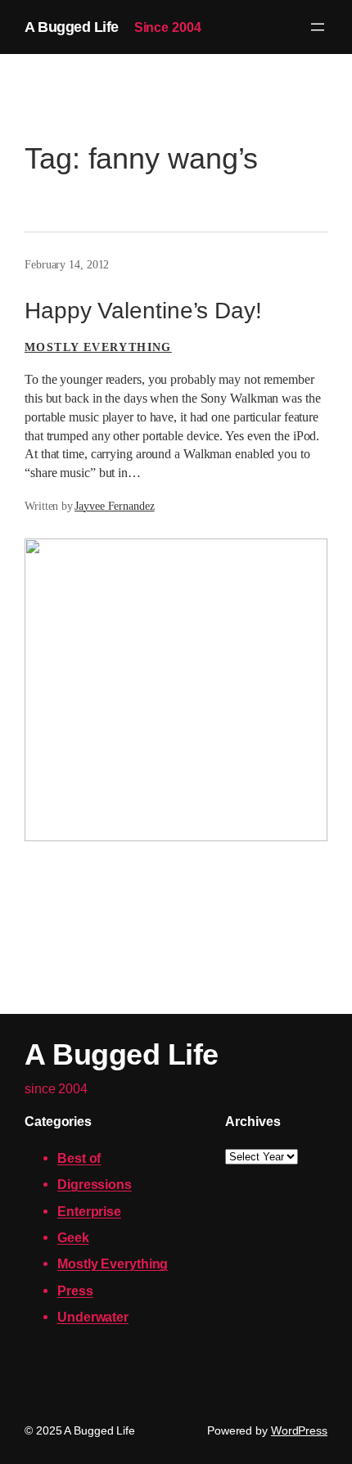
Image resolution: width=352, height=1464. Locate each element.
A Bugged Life (72, 26)
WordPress (299, 1430)
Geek (73, 1237)
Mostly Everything (98, 347)
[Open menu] (317, 27)
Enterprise (89, 1211)
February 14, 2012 (67, 265)
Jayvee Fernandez (114, 506)
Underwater (93, 1316)
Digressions (94, 1184)
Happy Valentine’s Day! (143, 310)
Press (75, 1290)
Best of (79, 1158)
